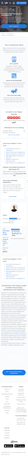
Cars (7, 401)
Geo (7, 163)
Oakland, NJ (21, 163)
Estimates (7, 404)
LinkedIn (7, 433)
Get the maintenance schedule (14, 372)
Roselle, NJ (21, 152)
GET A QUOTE (21, 3)
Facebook (7, 430)
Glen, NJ (8, 157)
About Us (7, 389)
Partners (7, 410)
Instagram (7, 438)
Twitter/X (7, 435)
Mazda (8, 159)
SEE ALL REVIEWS (14, 135)
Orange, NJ (9, 150)
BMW (7, 154)
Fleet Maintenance (7, 394)
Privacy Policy (21, 397)
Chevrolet (9, 148)
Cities (7, 399)
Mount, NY (21, 154)
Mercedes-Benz (11, 156)
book (21, 334)
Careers (7, 396)
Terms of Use (21, 404)
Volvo (7, 152)
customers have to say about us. (17, 308)
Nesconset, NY (10, 161)
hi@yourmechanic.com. (16, 345)
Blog (7, 413)
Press (7, 391)
